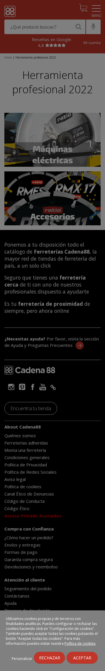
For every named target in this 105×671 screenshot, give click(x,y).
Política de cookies (79, 643)
